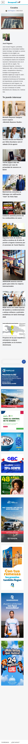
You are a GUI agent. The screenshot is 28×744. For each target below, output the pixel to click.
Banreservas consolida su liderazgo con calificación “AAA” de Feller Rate (12, 194)
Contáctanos (5, 742)
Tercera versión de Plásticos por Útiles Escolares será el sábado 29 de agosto (13, 142)
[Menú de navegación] (3, 2)
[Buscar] (24, 362)
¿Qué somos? (15, 742)
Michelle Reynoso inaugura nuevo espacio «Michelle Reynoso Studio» (12, 120)
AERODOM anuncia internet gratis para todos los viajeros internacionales (13, 284)
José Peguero (11, 10)
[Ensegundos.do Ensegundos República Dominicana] (14, 2)
